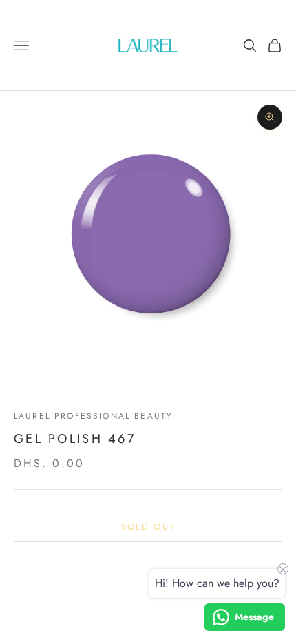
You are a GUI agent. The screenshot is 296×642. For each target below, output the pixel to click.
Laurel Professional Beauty (93, 416)
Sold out (148, 526)
